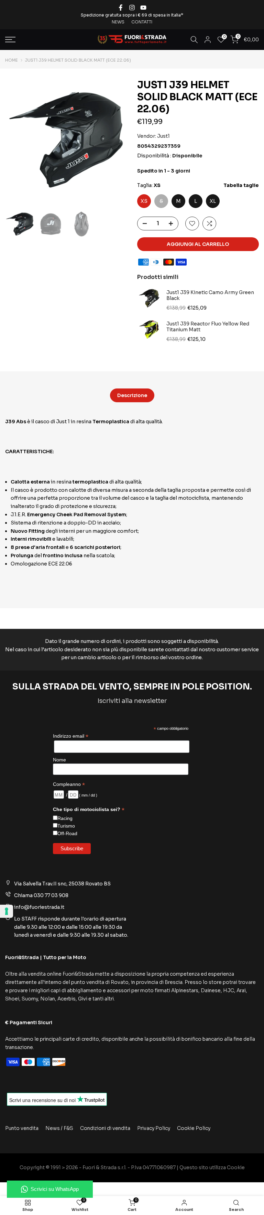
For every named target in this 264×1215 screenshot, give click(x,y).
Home (11, 60)
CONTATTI (141, 21)
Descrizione (132, 395)
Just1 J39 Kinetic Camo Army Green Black (210, 296)
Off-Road (67, 833)
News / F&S (59, 1128)
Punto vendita (21, 1128)
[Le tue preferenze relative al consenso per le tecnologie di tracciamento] (6, 911)
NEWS (118, 21)
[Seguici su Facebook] (121, 7)
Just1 (163, 136)
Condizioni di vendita (105, 1128)
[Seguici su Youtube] (143, 7)
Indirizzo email (70, 736)
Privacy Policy (153, 1128)
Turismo (66, 826)
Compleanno (69, 784)
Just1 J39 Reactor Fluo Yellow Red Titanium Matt (207, 327)
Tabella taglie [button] (241, 185)
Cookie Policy (193, 1128)
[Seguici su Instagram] (132, 7)
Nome (59, 759)
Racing (65, 818)
